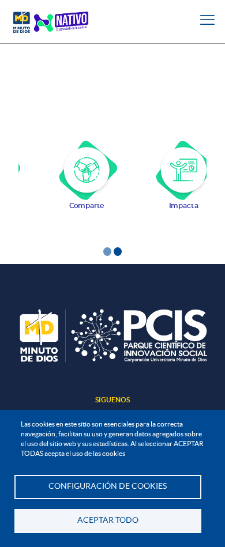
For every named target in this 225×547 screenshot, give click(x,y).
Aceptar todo (107, 520)
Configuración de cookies (107, 486)
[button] (107, 251)
